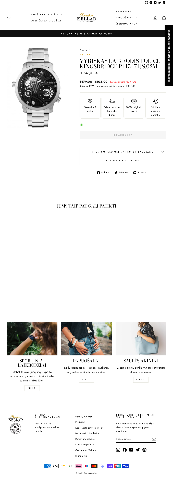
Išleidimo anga (126, 23)
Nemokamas (101, 86)
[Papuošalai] (86, 338)
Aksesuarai (125, 11)
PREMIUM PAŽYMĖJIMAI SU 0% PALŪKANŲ (123, 151)
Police (85, 55)
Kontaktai (80, 422)
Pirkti (32, 388)
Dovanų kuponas (83, 416)
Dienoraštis (81, 455)
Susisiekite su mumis (123, 160)
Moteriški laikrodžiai (45, 20)
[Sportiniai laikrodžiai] (32, 338)
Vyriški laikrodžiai (45, 14)
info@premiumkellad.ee (46, 427)
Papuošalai (125, 17)
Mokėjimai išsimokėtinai (87, 433)
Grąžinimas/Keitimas (86, 450)
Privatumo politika (84, 444)
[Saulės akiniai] (141, 338)
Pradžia (84, 50)
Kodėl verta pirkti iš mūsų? (89, 427)
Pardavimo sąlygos (85, 439)
